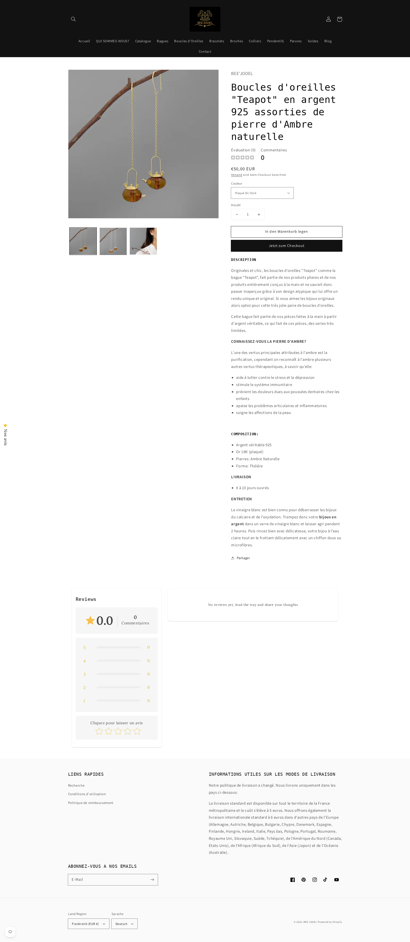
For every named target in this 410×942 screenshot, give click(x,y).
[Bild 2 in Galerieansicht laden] (113, 241)
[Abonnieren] (152, 879)
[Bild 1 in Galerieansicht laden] (83, 241)
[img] (242, 158)
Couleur (236, 183)
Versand (236, 175)
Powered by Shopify (330, 921)
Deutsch (121, 924)
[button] (73, 19)
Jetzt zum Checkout (286, 245)
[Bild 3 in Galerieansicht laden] (143, 241)
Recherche (76, 785)
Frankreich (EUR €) (85, 924)
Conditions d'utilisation (87, 794)
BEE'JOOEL (310, 921)
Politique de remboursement (90, 802)
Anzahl (236, 205)
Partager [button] (243, 558)
